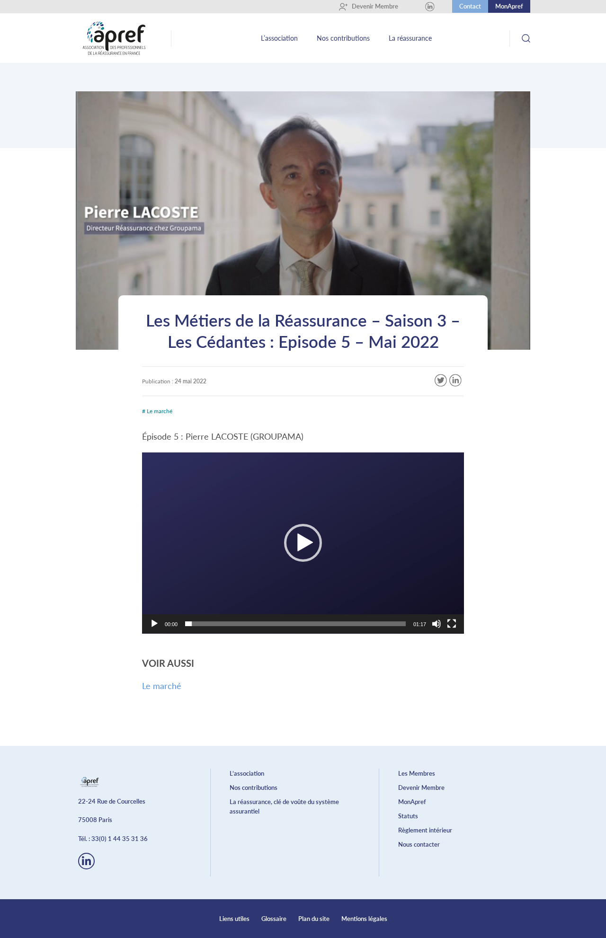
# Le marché (157, 411)
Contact (470, 6)
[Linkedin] (430, 6)
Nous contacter (419, 844)
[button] (303, 543)
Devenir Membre (371, 6)
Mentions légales (364, 918)
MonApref (509, 6)
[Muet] (436, 623)
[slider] (295, 623)
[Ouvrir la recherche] (525, 38)
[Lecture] (154, 623)
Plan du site (314, 918)
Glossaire (273, 918)
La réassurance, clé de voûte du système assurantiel (284, 806)
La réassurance (410, 38)
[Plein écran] (451, 623)
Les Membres (416, 773)
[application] (303, 543)
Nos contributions (343, 38)
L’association (279, 38)
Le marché (161, 686)
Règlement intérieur (425, 830)
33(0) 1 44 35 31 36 (119, 838)
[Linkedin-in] (86, 861)
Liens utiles (234, 918)
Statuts (408, 816)
